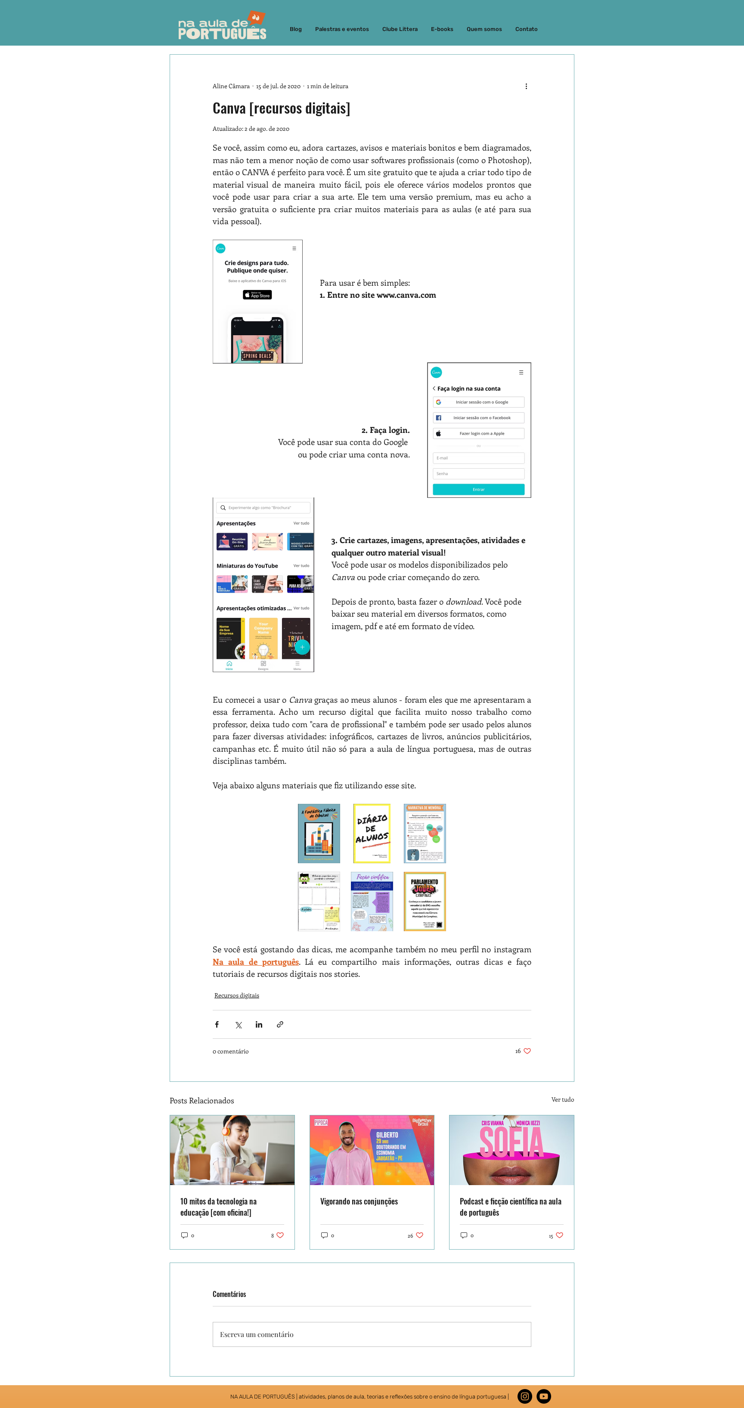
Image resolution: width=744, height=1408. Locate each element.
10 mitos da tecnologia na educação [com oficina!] (218, 1206)
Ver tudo (563, 1099)
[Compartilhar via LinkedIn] (259, 1024)
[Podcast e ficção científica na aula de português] (512, 1150)
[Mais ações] (526, 85)
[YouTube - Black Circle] (543, 1396)
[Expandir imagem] (319, 833)
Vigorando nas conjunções (359, 1201)
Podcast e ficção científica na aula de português (510, 1206)
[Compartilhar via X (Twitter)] (238, 1024)
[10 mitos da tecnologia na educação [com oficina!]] (232, 1150)
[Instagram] (525, 1396)
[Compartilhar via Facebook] (217, 1024)
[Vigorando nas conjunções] (372, 1150)
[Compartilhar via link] (280, 1024)
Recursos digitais (236, 995)
